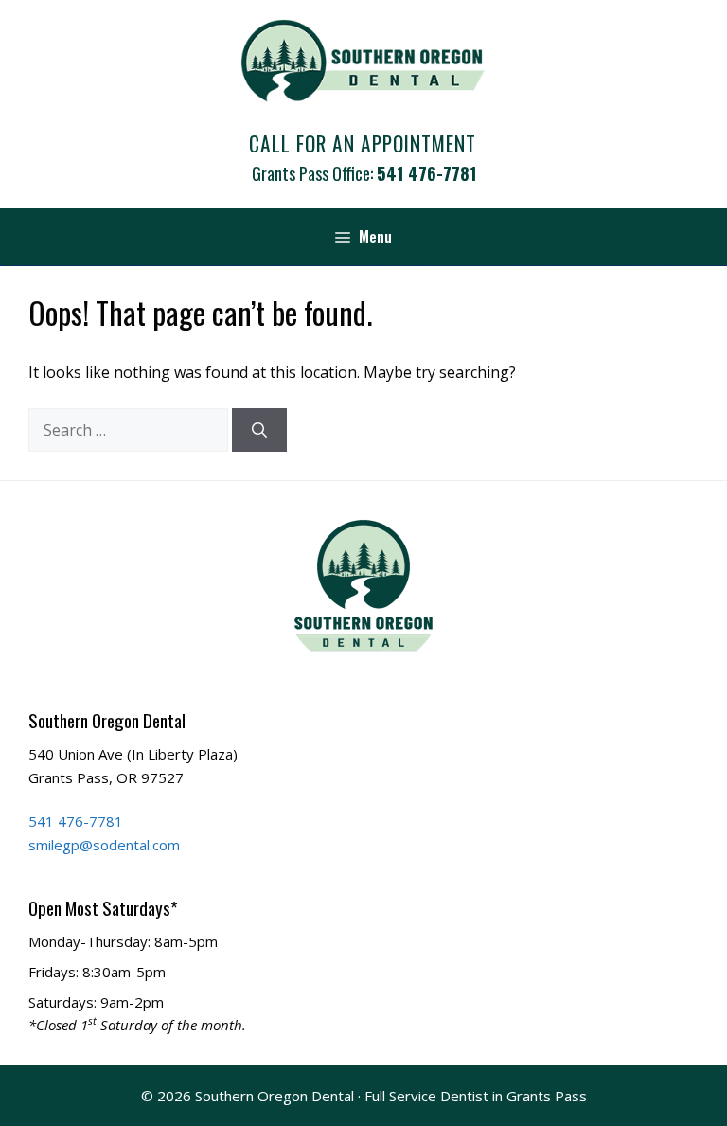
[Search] (259, 430)
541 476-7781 (426, 173)
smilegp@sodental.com (104, 844)
